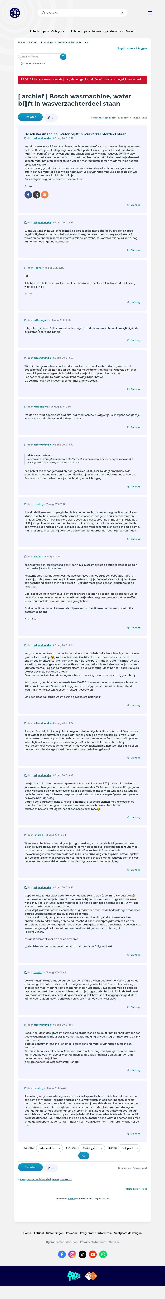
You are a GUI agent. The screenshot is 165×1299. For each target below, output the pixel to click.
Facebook (28, 195)
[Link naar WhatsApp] (103, 1254)
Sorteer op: (72, 1147)
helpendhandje (42, 138)
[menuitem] (131, 1188)
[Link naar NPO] (91, 1275)
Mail (45, 195)
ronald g (38, 504)
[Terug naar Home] (15, 13)
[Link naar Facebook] (62, 1254)
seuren (37, 556)
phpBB (71, 1198)
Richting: (112, 1147)
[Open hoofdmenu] (150, 13)
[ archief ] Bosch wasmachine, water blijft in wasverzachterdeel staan (74, 100)
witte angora (41, 320)
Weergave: (29, 1147)
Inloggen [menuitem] (141, 48)
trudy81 (38, 267)
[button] (121, 13)
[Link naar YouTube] (93, 1254)
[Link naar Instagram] (72, 1254)
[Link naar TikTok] (82, 1254)
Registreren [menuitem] (125, 48)
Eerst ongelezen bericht (103, 117)
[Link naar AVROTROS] (74, 1276)
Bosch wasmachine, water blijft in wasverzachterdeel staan (75, 134)
